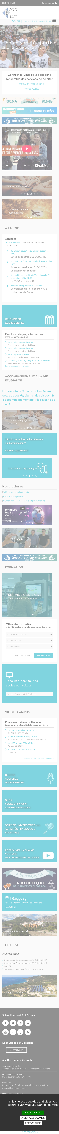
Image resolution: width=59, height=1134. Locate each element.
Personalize (33, 1123)
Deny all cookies (34, 1118)
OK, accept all (34, 1112)
